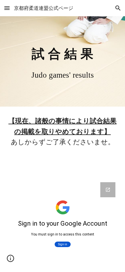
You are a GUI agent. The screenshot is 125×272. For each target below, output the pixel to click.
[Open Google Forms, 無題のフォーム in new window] (107, 189)
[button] (7, 8)
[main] (62, 61)
